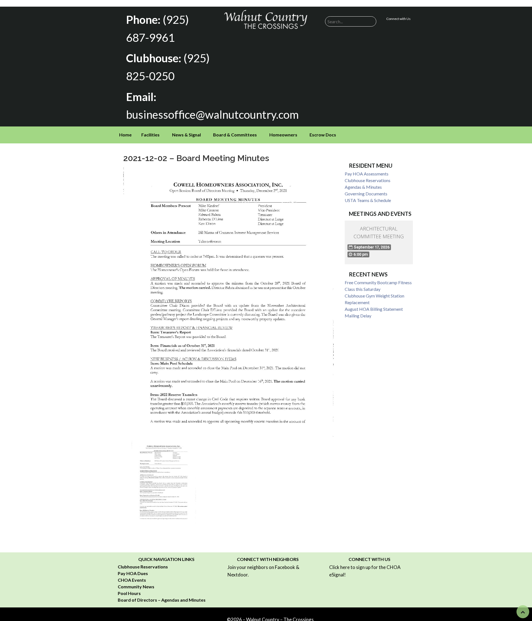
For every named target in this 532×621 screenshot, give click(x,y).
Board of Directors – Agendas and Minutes (162, 599)
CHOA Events (132, 580)
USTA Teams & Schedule (368, 200)
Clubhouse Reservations (367, 180)
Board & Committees (235, 134)
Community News (136, 586)
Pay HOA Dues (133, 573)
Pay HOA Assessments (366, 173)
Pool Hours (129, 593)
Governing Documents (366, 193)
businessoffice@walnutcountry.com (212, 114)
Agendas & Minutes (363, 187)
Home (125, 134)
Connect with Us (398, 19)
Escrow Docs (323, 134)
